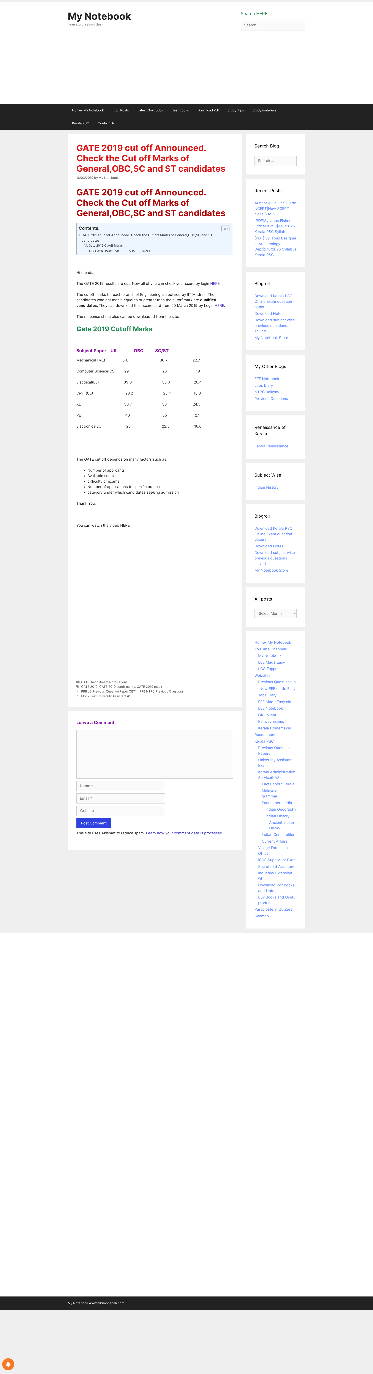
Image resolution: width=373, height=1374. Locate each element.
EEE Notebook (266, 379)
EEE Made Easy (271, 662)
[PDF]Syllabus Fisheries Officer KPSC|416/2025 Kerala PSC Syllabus (275, 226)
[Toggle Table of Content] (223, 228)
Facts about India (277, 803)
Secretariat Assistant (276, 866)
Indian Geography (281, 809)
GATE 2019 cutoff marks (117, 686)
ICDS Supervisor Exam (277, 860)
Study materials (264, 110)
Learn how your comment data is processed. (184, 833)
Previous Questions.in (277, 682)
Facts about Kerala (278, 784)
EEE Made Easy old (274, 702)
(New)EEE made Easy (277, 688)
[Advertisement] (186, 71)
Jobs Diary (263, 385)
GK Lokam (267, 715)
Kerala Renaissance (271, 446)
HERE (215, 283)
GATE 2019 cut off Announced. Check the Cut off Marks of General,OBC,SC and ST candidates (147, 237)
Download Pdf (208, 110)
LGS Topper (268, 669)
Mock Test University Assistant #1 (106, 696)
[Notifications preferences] (8, 1364)
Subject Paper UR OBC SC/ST (122, 250)
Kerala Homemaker (274, 728)
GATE (85, 682)
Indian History (266, 487)
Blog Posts (120, 110)
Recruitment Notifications (109, 682)
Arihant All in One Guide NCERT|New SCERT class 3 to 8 (275, 208)
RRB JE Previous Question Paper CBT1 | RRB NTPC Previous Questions (132, 691)
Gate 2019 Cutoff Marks (106, 245)
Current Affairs (274, 841)
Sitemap (261, 916)
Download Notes (268, 313)
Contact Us (106, 123)
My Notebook (99, 16)
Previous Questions (271, 398)
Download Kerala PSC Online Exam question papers (273, 301)
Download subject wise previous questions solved (274, 325)
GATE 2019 (89, 686)
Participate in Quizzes (273, 909)
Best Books (180, 110)
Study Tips (236, 110)
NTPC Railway (266, 392)
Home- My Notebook (88, 110)
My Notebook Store (271, 338)
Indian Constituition (278, 834)
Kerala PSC (80, 123)
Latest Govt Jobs (150, 110)
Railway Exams (271, 721)
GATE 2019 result (149, 686)
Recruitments (265, 734)
